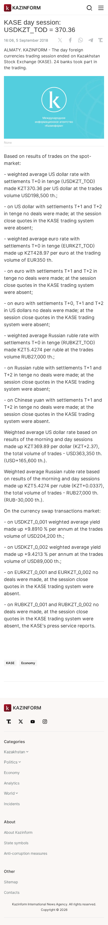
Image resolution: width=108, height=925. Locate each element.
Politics (11, 762)
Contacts (11, 892)
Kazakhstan (14, 751)
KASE (10, 663)
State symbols (16, 843)
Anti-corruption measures (25, 853)
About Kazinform (18, 832)
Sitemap (11, 882)
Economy (28, 663)
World (9, 793)
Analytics (11, 783)
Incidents (12, 804)
